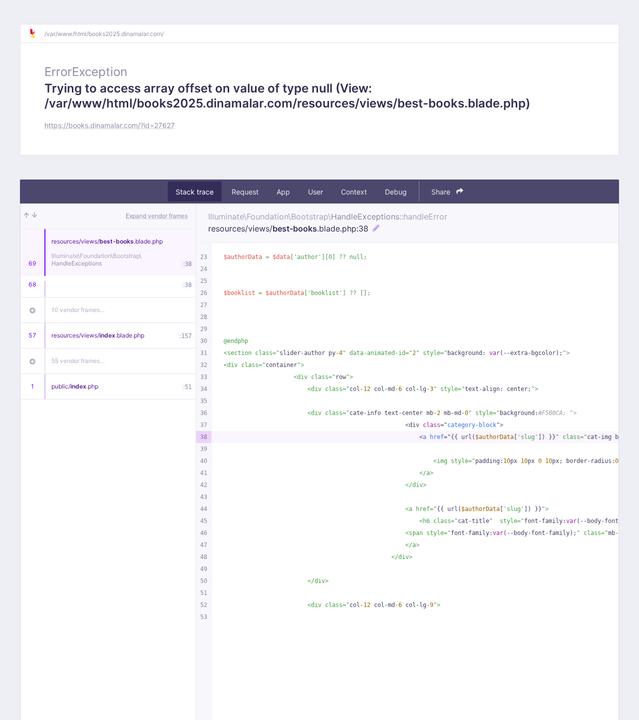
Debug (396, 192)
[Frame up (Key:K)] (26, 216)
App (283, 192)
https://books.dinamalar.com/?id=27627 (109, 125)
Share (441, 192)
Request (245, 192)
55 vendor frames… (78, 360)
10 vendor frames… (78, 310)
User (315, 192)
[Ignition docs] (36, 33)
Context (354, 192)
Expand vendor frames (157, 216)
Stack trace (195, 192)
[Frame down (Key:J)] (34, 216)
